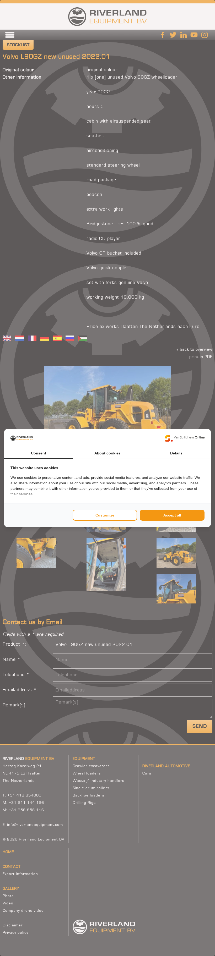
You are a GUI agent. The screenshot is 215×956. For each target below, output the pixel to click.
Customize (104, 515)
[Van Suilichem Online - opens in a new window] (185, 438)
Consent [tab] (38, 453)
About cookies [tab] (107, 453)
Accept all (172, 515)
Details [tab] (176, 453)
